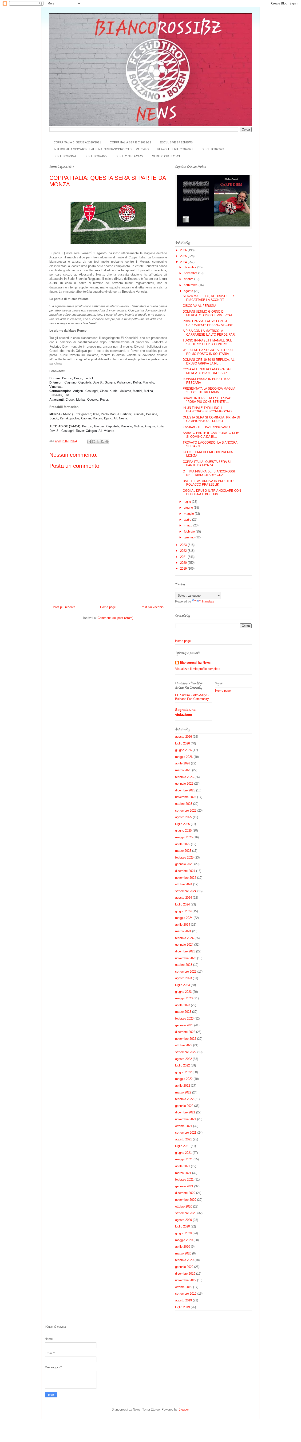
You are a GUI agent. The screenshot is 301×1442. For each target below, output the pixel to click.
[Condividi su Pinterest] (107, 441)
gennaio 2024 (184, 944)
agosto (189, 291)
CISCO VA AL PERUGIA (199, 305)
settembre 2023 (185, 971)
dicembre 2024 (185, 871)
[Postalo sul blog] (93, 441)
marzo (188, 525)
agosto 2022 (183, 1059)
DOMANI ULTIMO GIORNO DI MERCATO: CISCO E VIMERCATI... (209, 313)
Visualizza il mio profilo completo (197, 669)
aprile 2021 (182, 1166)
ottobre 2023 (183, 964)
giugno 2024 (183, 911)
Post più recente (64, 607)
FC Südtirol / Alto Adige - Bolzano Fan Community (192, 697)
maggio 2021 (184, 1159)
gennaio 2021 (184, 1186)
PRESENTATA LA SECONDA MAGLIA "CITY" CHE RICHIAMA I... (209, 390)
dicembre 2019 (185, 1273)
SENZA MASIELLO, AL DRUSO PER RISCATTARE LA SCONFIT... (208, 298)
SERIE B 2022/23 (213, 149)
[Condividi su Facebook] (102, 441)
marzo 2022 (183, 1092)
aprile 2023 (182, 1005)
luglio (188, 501)
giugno (189, 507)
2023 (184, 545)
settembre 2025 (185, 810)
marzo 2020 (183, 1253)
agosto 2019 (183, 1300)
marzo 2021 (183, 1173)
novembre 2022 (185, 1038)
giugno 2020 (183, 1233)
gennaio (189, 537)
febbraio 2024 (184, 938)
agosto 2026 (183, 736)
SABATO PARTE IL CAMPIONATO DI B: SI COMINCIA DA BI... (211, 434)
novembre (191, 273)
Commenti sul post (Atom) (115, 618)
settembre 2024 (185, 891)
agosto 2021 (183, 1139)
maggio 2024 (184, 918)
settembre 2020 (185, 1213)
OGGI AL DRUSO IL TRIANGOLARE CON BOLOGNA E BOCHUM (212, 492)
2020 (184, 562)
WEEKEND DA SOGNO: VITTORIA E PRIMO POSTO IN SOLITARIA (208, 352)
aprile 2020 (182, 1246)
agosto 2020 (183, 1220)
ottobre (189, 279)
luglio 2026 (182, 743)
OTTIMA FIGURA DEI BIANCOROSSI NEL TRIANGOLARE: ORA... (209, 473)
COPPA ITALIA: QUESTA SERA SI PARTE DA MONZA (207, 463)
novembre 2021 (185, 1119)
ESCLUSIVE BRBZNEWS (176, 142)
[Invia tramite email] (89, 441)
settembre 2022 (185, 1052)
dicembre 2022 (185, 1032)
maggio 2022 (184, 1079)
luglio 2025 (182, 824)
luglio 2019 (182, 1307)
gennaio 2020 (184, 1267)
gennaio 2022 (184, 1106)
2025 (184, 256)
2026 (184, 250)
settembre (191, 285)
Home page (108, 607)
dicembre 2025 (185, 790)
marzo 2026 (183, 770)
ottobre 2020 (183, 1206)
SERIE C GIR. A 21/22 (129, 156)
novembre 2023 (185, 958)
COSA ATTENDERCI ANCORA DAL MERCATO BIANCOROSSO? (207, 371)
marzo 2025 (183, 850)
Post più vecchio (152, 607)
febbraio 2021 (184, 1179)
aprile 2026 (182, 763)
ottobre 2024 (183, 884)
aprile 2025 (182, 844)
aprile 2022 (182, 1085)
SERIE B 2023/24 (65, 156)
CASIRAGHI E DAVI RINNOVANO (206, 427)
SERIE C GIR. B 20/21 (166, 156)
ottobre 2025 (183, 803)
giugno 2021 (183, 1152)
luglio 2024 (182, 904)
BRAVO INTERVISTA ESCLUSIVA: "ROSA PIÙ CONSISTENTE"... (207, 400)
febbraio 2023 (184, 1018)
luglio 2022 (182, 1065)
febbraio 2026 (184, 777)
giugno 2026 (183, 750)
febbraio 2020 (184, 1260)
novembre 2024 (185, 877)
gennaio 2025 (184, 864)
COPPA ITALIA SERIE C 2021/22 (130, 142)
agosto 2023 (183, 978)
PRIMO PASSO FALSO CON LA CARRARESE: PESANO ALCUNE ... (210, 323)
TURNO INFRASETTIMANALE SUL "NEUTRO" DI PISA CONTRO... (207, 342)
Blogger (183, 1409)
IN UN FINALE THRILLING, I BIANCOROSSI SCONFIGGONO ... (209, 409)
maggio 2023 (184, 998)
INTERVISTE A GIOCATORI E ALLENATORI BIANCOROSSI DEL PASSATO (101, 149)
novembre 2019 (185, 1280)
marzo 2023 (183, 1011)
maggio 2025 (184, 837)
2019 (184, 568)
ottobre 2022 (183, 1045)
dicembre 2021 (185, 1112)
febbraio (190, 531)
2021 (184, 557)
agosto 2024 (183, 897)
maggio (189, 513)
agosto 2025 (183, 817)
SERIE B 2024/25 (96, 156)
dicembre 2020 (185, 1193)
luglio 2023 (182, 985)
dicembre (190, 267)
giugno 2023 (183, 991)
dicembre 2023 (185, 951)
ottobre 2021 (183, 1126)
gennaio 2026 (184, 783)
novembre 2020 (185, 1199)
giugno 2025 (183, 830)
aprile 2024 (182, 924)
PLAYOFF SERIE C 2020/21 (175, 149)
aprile (188, 519)
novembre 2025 (185, 797)
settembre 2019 (185, 1293)
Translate (208, 601)
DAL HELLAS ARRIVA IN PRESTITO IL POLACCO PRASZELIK (210, 483)
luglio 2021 (182, 1146)
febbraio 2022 (184, 1099)
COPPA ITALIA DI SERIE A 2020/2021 (77, 142)
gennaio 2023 (184, 1025)
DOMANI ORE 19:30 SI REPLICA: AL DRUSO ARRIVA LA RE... (208, 361)
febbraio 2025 (184, 857)
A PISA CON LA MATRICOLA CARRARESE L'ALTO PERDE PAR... (210, 332)
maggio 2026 (184, 757)
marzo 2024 (183, 931)
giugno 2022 (183, 1072)
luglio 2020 (182, 1226)
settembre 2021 (185, 1132)
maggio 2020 (184, 1240)
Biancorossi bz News (195, 662)
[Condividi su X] (98, 441)
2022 (184, 550)
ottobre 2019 (183, 1287)
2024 (184, 262)
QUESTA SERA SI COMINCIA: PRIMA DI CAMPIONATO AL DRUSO (211, 419)
